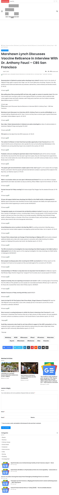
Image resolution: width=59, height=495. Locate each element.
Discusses (24, 337)
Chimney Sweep (6, 442)
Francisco (41, 337)
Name (3, 411)
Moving (4, 454)
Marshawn (21, 341)
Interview (51, 337)
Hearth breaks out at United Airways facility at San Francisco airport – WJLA (32, 463)
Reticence (31, 341)
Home (3, 45)
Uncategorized (5, 459)
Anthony (8, 337)
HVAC (3, 451)
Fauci (32, 337)
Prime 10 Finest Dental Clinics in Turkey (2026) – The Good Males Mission (31, 487)
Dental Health (5, 444)
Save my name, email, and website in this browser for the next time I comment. (21, 423)
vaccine (46, 341)
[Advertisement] (29, 33)
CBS (16, 337)
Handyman (4, 447)
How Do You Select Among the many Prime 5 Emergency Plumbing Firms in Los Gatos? (31, 1)
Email (3, 417)
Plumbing (4, 456)
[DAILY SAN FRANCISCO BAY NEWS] (12, 11)
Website (33, 417)
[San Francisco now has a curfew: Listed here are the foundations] (29, 368)
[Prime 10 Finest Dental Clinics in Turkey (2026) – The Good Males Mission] (5, 490)
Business (4, 439)
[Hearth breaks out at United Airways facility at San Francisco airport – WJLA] (5, 465)
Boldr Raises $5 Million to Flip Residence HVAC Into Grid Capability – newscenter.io (34, 470)
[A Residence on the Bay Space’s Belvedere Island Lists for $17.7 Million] (10, 367)
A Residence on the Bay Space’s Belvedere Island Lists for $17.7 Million (9, 375)
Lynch (12, 341)
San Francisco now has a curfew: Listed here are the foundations (28, 377)
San (39, 341)
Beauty (4, 437)
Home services (9, 45)
